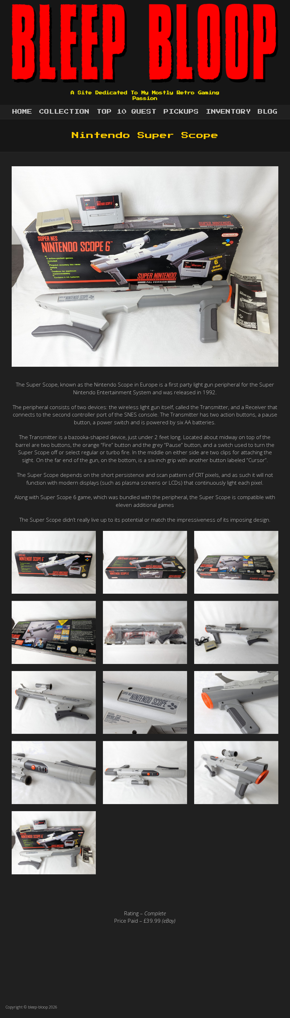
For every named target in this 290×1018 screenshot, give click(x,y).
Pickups (181, 111)
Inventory (228, 111)
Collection (64, 111)
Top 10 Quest (127, 111)
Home (22, 111)
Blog (268, 111)
